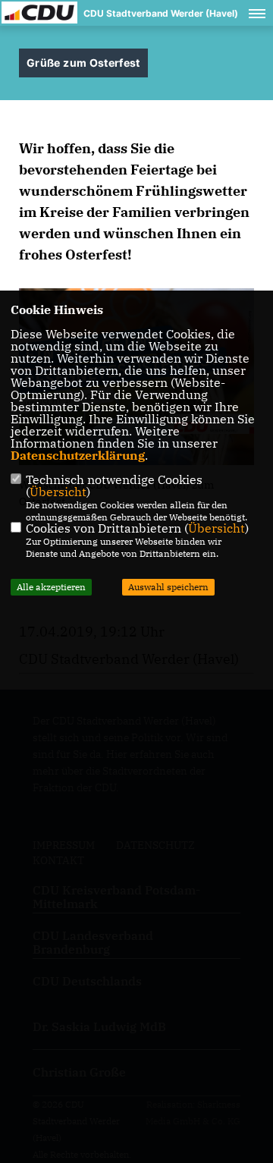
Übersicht (58, 491)
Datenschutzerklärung (78, 455)
